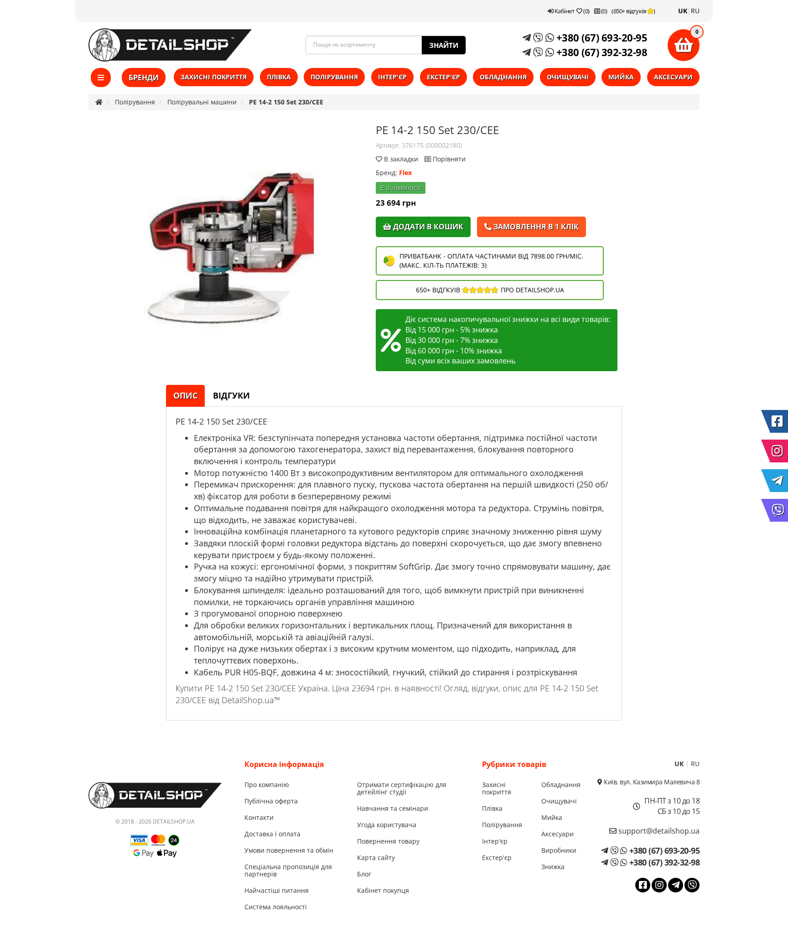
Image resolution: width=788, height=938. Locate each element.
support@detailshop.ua (658, 831)
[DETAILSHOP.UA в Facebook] (779, 421)
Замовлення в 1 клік (535, 227)
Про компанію (266, 784)
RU (695, 10)
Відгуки (231, 395)
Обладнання (503, 77)
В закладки (401, 159)
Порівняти (448, 159)
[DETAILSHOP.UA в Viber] (779, 510)
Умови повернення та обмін (288, 850)
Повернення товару (388, 841)
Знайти (443, 45)
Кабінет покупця (383, 890)
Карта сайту (376, 857)
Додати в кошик (427, 227)
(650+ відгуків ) (633, 11)
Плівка (279, 77)
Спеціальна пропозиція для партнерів (288, 870)
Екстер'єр (443, 77)
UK (682, 10)
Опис (185, 395)
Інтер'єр (392, 77)
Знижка (553, 866)
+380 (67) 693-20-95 (600, 37)
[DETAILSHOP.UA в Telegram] (779, 480)
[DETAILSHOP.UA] (170, 45)
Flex (405, 172)
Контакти (259, 817)
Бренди (144, 78)
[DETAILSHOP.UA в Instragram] (779, 451)
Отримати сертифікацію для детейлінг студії (401, 788)
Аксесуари (673, 77)
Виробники (558, 850)
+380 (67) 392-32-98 (600, 52)
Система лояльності (275, 906)
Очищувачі (568, 77)
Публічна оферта (271, 801)
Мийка (621, 77)
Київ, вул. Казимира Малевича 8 (651, 781)
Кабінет (563, 11)
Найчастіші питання (276, 890)
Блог (364, 874)
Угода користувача (386, 824)
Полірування (334, 77)
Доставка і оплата (272, 833)
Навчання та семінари (392, 808)
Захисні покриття (214, 77)
